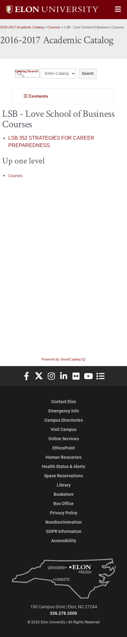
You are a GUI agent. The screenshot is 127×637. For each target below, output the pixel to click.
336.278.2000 (63, 613)
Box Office (63, 503)
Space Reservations (63, 476)
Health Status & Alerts (63, 466)
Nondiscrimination (63, 522)
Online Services (63, 438)
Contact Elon (63, 401)
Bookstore (64, 494)
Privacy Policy (63, 513)
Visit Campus (63, 429)
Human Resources (63, 457)
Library (64, 485)
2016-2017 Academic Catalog (22, 27)
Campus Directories (63, 420)
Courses (53, 27)
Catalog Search (26, 71)
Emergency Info (63, 411)
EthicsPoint (63, 448)
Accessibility (63, 540)
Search (88, 73)
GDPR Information (63, 531)
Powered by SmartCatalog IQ (63, 359)
